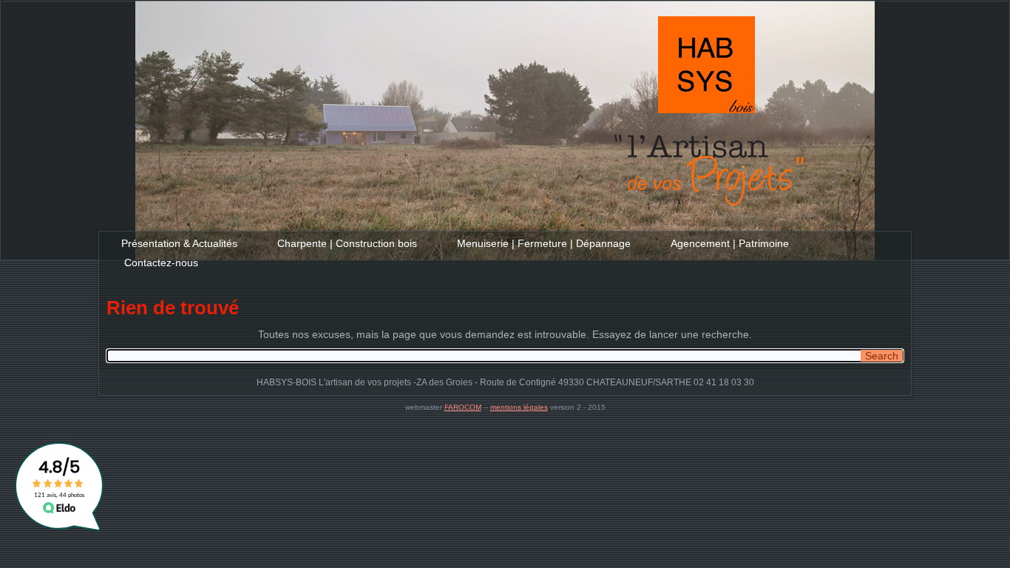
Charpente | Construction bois (347, 243)
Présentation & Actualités (179, 243)
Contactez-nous (161, 262)
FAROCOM (462, 407)
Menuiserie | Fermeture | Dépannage (544, 243)
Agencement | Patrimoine (730, 243)
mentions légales (519, 407)
